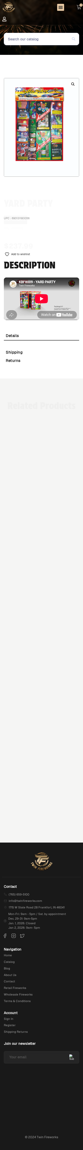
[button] (60, 7)
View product (41, 725)
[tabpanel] (41, 344)
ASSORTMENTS (15, 203)
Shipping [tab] (14, 352)
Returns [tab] (13, 360)
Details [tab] (12, 336)
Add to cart (49, 245)
